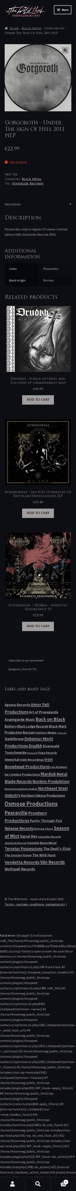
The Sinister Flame (18, 855)
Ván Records (52, 862)
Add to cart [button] (38, 399)
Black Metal (31, 28)
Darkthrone (14, 738)
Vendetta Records (22, 862)
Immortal (12, 759)
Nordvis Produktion (50, 781)
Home (14, 28)
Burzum (29, 732)
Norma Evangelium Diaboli (21, 789)
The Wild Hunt (44, 855)
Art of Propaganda (43, 712)
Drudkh (35, 746)
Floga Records (47, 753)
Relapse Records (19, 828)
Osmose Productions (31, 803)
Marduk (48, 774)
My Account (12, 1184)
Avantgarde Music (20, 719)
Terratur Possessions (24, 848)
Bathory (11, 726)
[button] (65, 50)
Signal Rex (28, 836)
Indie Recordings (32, 760)
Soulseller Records (27, 183)
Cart (58, 1180)
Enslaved (32, 752)
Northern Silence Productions (43, 795)
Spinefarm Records (16, 843)
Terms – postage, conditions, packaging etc (35, 904)
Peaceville (16, 812)
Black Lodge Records (32, 726)
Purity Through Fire (46, 820)
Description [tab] (13, 204)
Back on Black (50, 719)
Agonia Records (17, 704)
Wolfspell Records (20, 869)
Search (38, 1184)
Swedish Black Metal (42, 843)
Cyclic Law (61, 733)
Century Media (45, 732)
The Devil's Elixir (57, 848)
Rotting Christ (43, 829)
